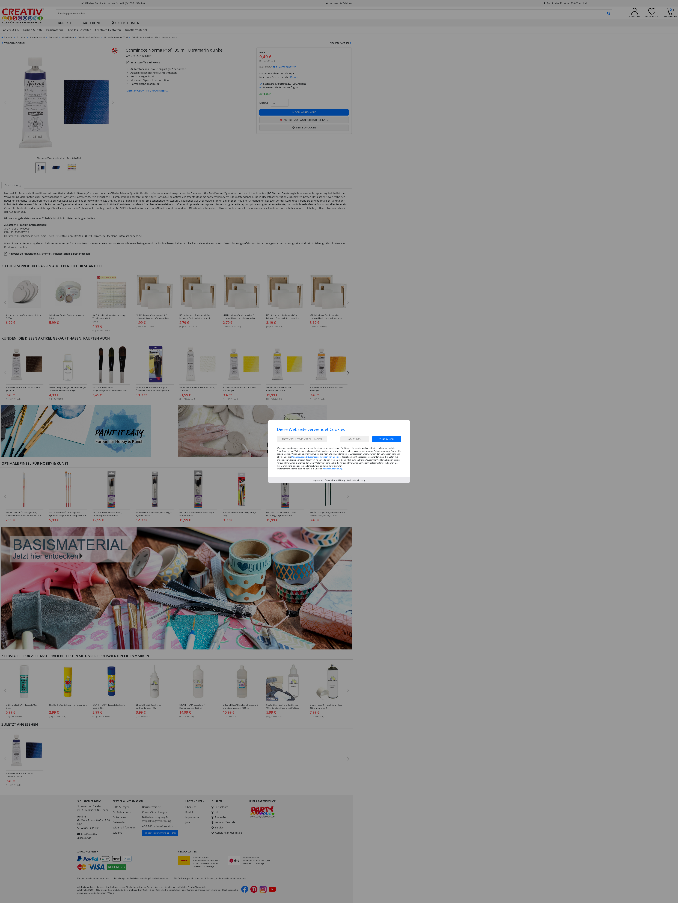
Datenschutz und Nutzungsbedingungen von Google (315, 456)
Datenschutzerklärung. (332, 468)
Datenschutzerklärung (335, 480)
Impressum (318, 480)
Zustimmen (386, 439)
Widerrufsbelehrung (356, 480)
